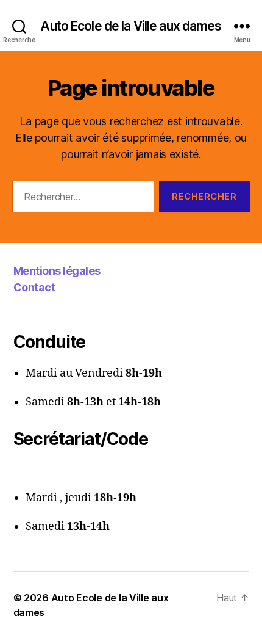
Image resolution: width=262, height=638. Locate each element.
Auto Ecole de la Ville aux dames (130, 26)
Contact (34, 287)
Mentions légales (57, 270)
